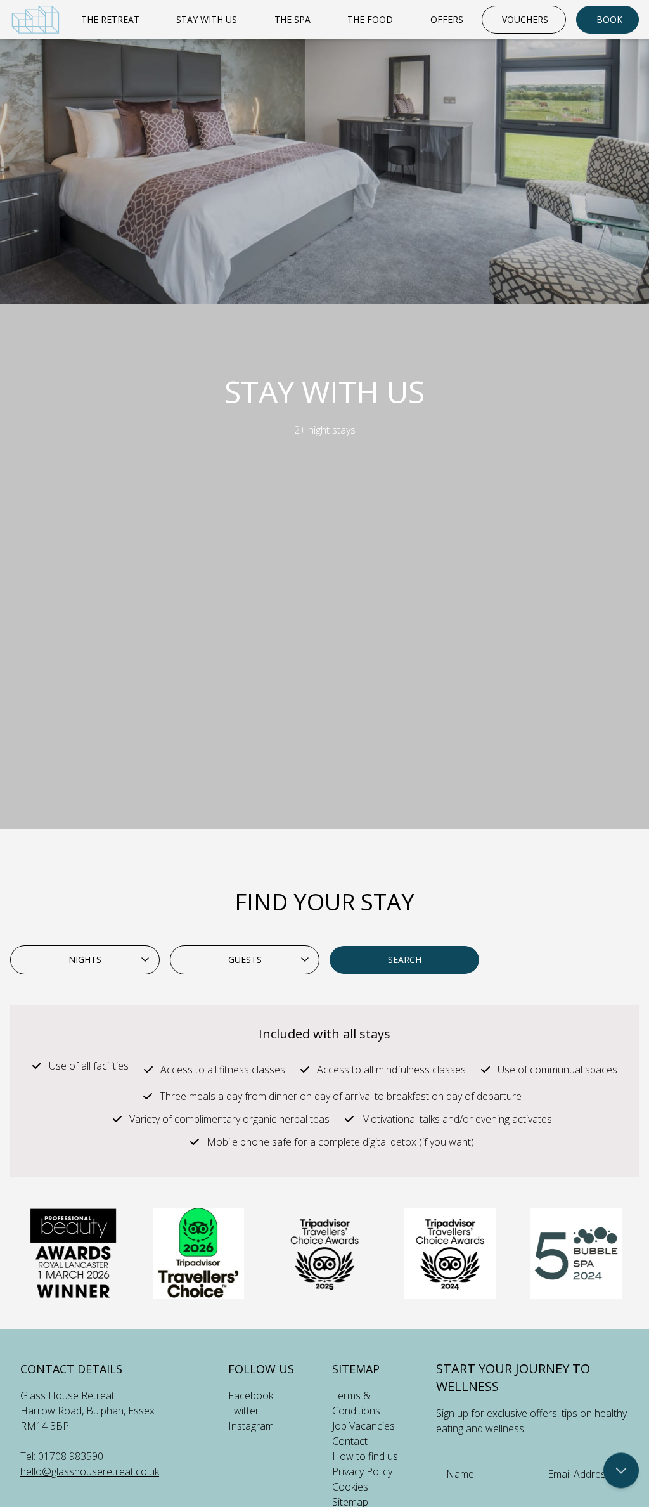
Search (404, 960)
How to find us (365, 1456)
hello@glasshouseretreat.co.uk (89, 1471)
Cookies (350, 1487)
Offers (446, 19)
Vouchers (525, 19)
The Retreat (110, 19)
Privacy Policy (362, 1471)
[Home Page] (35, 19)
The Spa (292, 19)
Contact (350, 1441)
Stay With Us (206, 19)
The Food (370, 19)
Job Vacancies (363, 1426)
